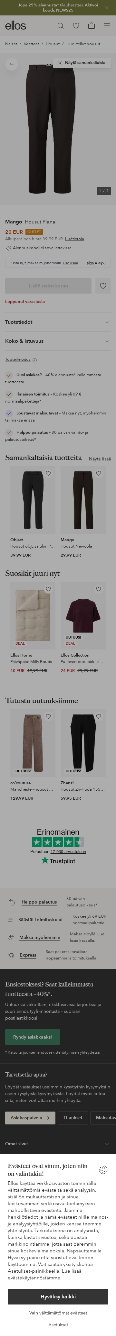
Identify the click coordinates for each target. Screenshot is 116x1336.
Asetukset (58, 1325)
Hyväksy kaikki (58, 1297)
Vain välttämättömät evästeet (58, 1313)
